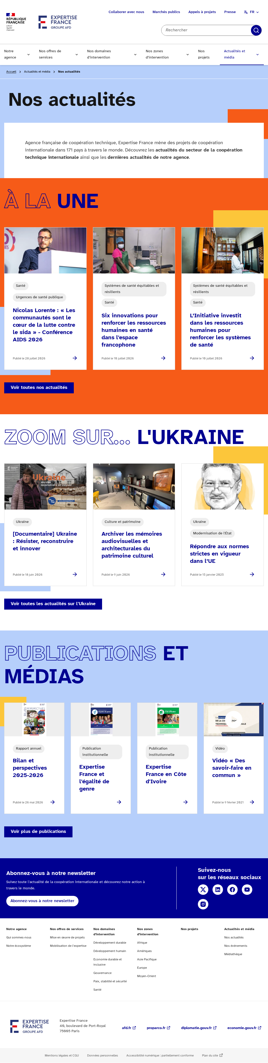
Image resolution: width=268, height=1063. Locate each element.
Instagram (203, 904)
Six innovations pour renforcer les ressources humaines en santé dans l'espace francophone (134, 330)
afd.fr (126, 1028)
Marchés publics (166, 12)
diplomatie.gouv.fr (196, 1028)
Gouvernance (102, 973)
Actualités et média (234, 54)
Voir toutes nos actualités (39, 387)
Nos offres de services (50, 54)
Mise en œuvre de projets (67, 937)
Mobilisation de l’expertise (68, 946)
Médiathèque (233, 954)
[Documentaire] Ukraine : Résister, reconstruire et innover (45, 541)
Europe (142, 967)
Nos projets (204, 54)
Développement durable (109, 942)
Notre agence (10, 54)
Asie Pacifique (147, 959)
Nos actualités (234, 937)
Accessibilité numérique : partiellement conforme (160, 1055)
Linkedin (218, 889)
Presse (230, 12)
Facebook (232, 889)
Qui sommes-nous (18, 937)
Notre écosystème (18, 946)
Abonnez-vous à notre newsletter (42, 901)
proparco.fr (156, 1028)
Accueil (11, 71)
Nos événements (235, 946)
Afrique (142, 942)
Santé (97, 989)
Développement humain (109, 951)
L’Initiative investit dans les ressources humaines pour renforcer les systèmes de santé (220, 330)
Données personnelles (102, 1055)
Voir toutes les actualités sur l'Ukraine (53, 603)
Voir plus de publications (38, 831)
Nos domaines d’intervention (99, 54)
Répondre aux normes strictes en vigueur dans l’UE (219, 554)
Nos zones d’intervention (157, 54)
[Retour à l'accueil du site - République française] (58, 22)
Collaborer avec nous (126, 12)
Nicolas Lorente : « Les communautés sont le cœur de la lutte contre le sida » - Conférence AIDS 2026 (44, 325)
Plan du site (210, 1055)
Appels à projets (202, 12)
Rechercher (256, 30)
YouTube (247, 889)
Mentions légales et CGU (62, 1055)
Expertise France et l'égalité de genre (94, 778)
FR (252, 12)
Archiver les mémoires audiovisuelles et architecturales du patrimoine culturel (132, 545)
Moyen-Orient (146, 976)
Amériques (144, 951)
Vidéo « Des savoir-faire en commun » (232, 768)
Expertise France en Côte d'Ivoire (166, 774)
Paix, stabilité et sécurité (110, 981)
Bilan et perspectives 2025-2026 (30, 768)
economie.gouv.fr (241, 1028)
